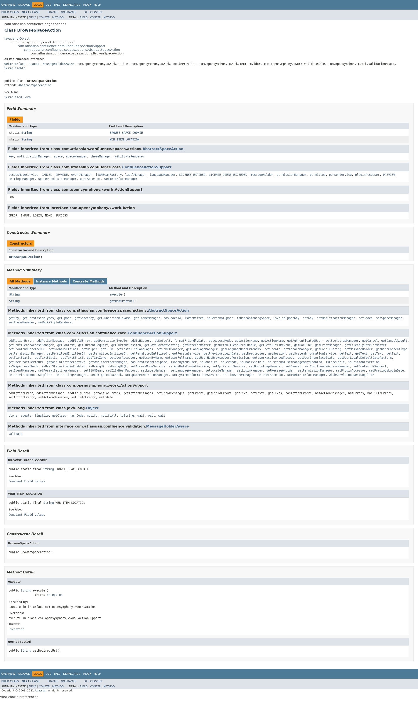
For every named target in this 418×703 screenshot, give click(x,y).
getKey (13, 318)
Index (87, 4)
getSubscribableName (113, 318)
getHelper (89, 349)
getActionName (246, 340)
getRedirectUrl (122, 301)
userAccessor (90, 179)
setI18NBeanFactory (121, 370)
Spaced (34, 64)
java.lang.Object (16, 38)
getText (345, 353)
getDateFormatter (197, 345)
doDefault (162, 340)
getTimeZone (96, 357)
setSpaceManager (389, 318)
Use (48, 4)
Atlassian (40, 690)
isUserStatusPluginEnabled (63, 366)
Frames (53, 12)
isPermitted (194, 318)
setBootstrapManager (265, 366)
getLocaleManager (298, 349)
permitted (317, 174)
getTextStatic (19, 357)
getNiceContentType (391, 349)
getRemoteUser (253, 353)
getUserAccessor (123, 357)
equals (26, 415)
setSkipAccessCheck (106, 375)
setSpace (365, 318)
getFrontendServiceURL (26, 349)
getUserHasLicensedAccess (273, 357)
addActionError (20, 340)
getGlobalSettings (63, 349)
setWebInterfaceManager (306, 375)
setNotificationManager (336, 318)
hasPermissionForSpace (148, 362)
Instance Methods (51, 281)
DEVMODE (62, 174)
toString (127, 415)
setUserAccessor (271, 375)
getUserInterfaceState (316, 357)
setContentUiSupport (369, 366)
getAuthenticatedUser (304, 340)
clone (12, 415)
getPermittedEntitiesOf (66, 353)
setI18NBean (93, 370)
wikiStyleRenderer (129, 156)
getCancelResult (394, 340)
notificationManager (33, 156)
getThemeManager (147, 318)
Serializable (14, 68)
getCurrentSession (126, 345)
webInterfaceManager (120, 179)
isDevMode (229, 362)
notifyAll (108, 415)
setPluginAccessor (351, 370)
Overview (8, 4)
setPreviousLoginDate (386, 370)
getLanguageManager (201, 349)
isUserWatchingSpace (253, 318)
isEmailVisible (252, 362)
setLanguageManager (186, 370)
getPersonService (186, 353)
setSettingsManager (71, 375)
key (11, 156)
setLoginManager (250, 370)
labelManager (135, 174)
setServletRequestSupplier (30, 375)
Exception (54, 595)
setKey (308, 318)
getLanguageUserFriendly (241, 349)
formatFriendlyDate (189, 340)
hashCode (76, 415)
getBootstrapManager (342, 340)
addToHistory (140, 340)
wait (140, 415)
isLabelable (335, 362)
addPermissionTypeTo (110, 340)
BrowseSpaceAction (24, 257)
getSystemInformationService (312, 353)
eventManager (81, 174)
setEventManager (21, 370)
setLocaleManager (219, 370)
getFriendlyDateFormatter (365, 345)
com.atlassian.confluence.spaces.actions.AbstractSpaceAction (72, 49)
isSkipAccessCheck (23, 366)
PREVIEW (389, 174)
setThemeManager (21, 322)
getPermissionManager (25, 353)
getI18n (107, 349)
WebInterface (14, 64)
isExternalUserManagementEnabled (295, 362)
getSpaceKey (84, 318)
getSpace (64, 318)
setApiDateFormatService (189, 366)
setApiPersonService (228, 366)
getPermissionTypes (38, 318)
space (58, 156)
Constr (44, 17)
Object (92, 408)
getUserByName (150, 357)
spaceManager (76, 156)
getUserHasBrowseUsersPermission (222, 357)
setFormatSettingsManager (59, 370)
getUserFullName (178, 357)
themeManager (100, 156)
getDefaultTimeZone (275, 345)
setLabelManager (154, 370)
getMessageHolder (358, 349)
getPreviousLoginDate (221, 353)
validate (15, 434)
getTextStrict (72, 357)
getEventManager (328, 345)
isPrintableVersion (363, 362)
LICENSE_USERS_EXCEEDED (228, 174)
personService (340, 174)
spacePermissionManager (57, 179)
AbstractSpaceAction (34, 85)
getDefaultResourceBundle (235, 345)
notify (92, 415)
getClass (59, 415)
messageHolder (262, 174)
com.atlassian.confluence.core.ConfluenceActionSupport (61, 46)
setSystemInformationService (195, 375)
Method (58, 17)
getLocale (272, 349)
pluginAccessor (367, 174)
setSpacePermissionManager (147, 375)
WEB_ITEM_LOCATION (124, 139)
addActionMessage (50, 340)
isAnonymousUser (183, 362)
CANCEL (47, 174)
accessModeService (23, 174)
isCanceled (208, 362)
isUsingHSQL (117, 366)
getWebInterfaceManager (108, 362)
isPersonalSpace (220, 318)
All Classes (93, 12)
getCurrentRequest (93, 345)
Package (24, 4)
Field (32, 17)
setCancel (293, 366)
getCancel (370, 340)
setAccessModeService (147, 366)
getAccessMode (220, 340)
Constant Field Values (26, 481)
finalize (42, 415)
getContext (66, 345)
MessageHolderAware (58, 64)
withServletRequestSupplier (351, 375)
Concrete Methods (88, 281)
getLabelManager (170, 349)
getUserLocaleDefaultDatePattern (365, 357)
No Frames (68, 12)
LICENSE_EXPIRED (192, 174)
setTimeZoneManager (238, 375)
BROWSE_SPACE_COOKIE (126, 132)
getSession (276, 353)
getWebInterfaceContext (66, 362)
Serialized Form (17, 97)
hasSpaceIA (172, 318)
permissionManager (291, 174)
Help (97, 4)
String (26, 132)
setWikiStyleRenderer (55, 322)
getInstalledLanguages (134, 349)
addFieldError (79, 340)
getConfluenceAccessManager (31, 345)
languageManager (163, 174)
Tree (57, 4)
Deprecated (71, 4)
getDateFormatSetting (161, 345)
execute (116, 294)
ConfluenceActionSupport (147, 167)
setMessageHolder (280, 370)
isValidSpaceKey (286, 318)
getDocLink (303, 345)
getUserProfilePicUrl (25, 362)
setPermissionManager (315, 370)
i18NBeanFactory (109, 174)
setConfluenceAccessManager (327, 366)
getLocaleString (328, 349)
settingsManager (21, 179)
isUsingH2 (96, 366)
